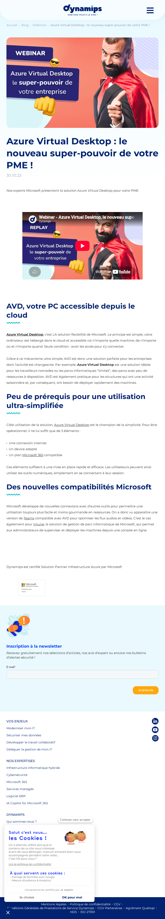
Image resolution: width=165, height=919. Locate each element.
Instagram (155, 738)
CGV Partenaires (110, 908)
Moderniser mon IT (20, 728)
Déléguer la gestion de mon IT (29, 749)
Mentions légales (53, 904)
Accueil (12, 25)
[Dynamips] (82, 9)
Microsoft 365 (32, 455)
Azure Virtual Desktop (71, 425)
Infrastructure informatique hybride (33, 768)
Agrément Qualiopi (140, 908)
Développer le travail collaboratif (30, 742)
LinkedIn (155, 721)
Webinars (39, 25)
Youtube (155, 729)
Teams (29, 518)
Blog (25, 25)
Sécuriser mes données (23, 735)
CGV (117, 904)
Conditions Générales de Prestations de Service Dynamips (50, 908)
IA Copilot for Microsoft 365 (27, 803)
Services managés (20, 789)
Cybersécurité (16, 775)
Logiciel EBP (16, 796)
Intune (38, 524)
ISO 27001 (87, 912)
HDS (73, 912)
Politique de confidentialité (90, 904)
